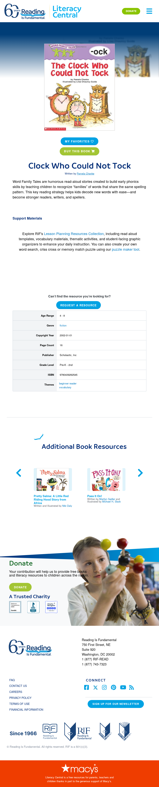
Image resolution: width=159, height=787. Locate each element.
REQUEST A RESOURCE (78, 305)
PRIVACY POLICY (20, 698)
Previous (19, 473)
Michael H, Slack (111, 501)
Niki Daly (67, 506)
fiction (63, 325)
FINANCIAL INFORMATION (26, 709)
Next (140, 473)
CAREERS (15, 692)
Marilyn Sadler (107, 499)
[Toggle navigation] (149, 11)
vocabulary (65, 387)
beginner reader (67, 383)
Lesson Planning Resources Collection (74, 233)
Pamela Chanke (85, 173)
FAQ (12, 680)
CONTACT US (19, 686)
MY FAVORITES (78, 141)
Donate (20, 587)
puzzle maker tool (125, 249)
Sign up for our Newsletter (115, 704)
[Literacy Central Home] (66, 5)
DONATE (131, 11)
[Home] (27, 5)
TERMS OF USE (21, 704)
